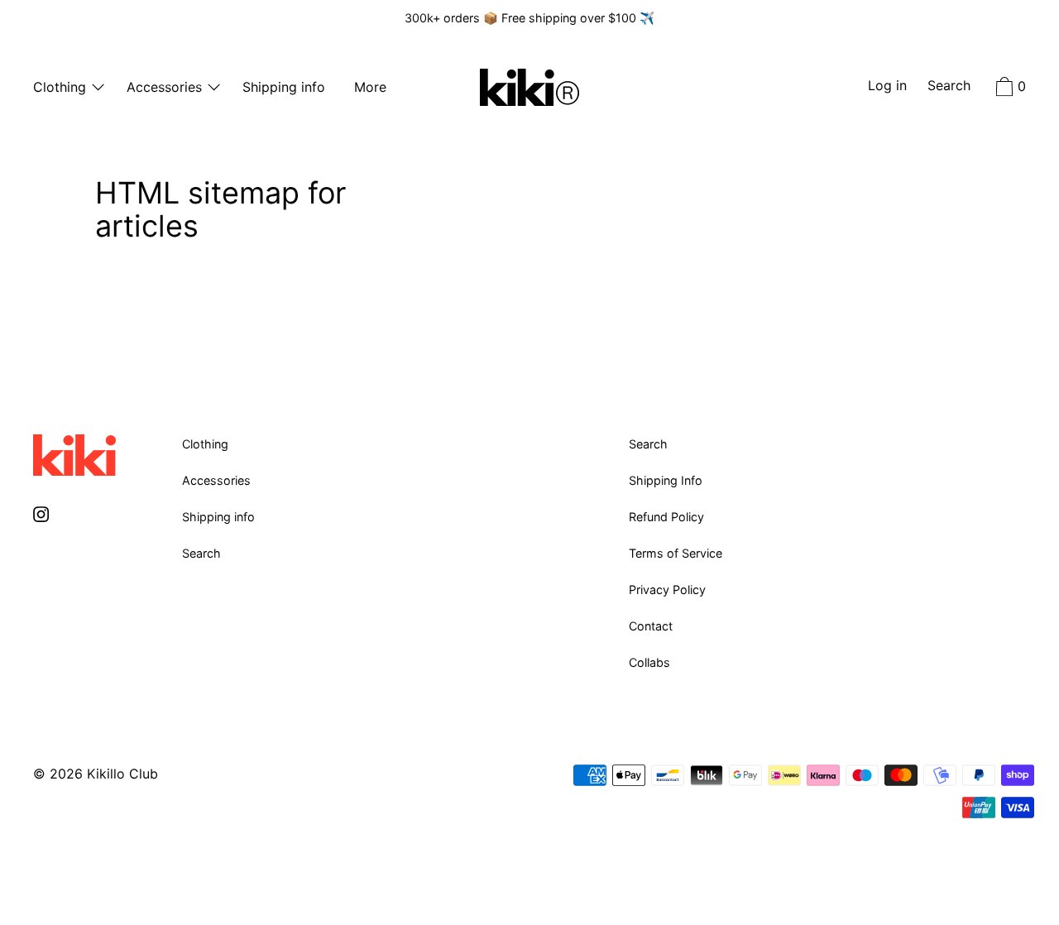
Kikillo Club (122, 773)
